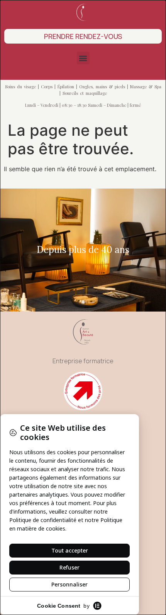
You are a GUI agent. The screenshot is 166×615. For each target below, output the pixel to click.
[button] (83, 58)
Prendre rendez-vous (83, 36)
